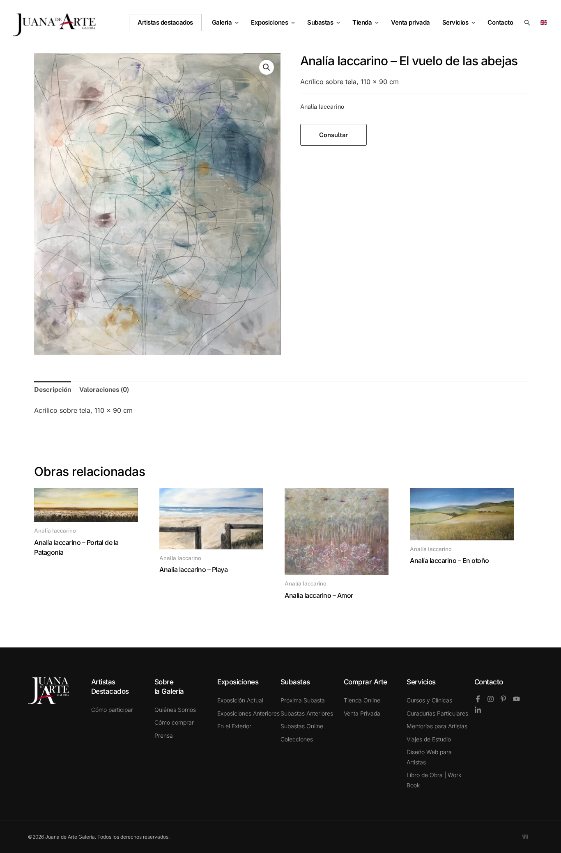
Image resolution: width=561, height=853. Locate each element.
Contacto (488, 682)
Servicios (455, 22)
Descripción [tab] (52, 389)
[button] (235, 22)
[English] (545, 21)
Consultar (333, 134)
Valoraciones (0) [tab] (104, 389)
